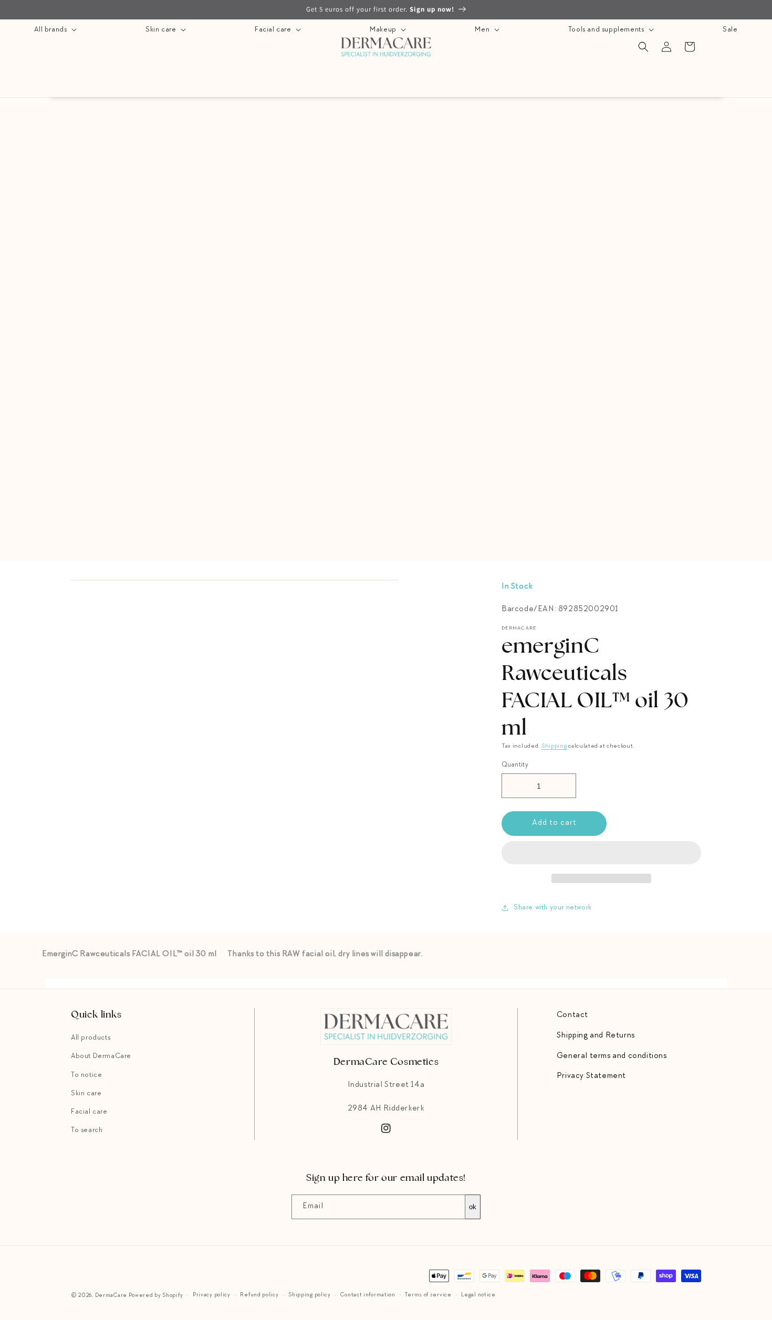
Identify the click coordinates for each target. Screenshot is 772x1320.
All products (90, 1038)
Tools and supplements (607, 30)
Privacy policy (212, 1295)
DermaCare (111, 1295)
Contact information (367, 1295)
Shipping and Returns (596, 1036)
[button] (601, 853)
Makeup (384, 30)
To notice (86, 1075)
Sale (730, 30)
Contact (572, 1015)
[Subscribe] (468, 1207)
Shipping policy (309, 1295)
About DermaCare (101, 1056)
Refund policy (259, 1295)
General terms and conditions (612, 1056)
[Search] (643, 46)
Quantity (515, 765)
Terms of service (428, 1295)
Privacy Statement (591, 1076)
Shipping (554, 746)
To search (86, 1130)
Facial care (274, 30)
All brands (51, 30)
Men (483, 30)
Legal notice (478, 1295)
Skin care (161, 30)
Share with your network (553, 908)
